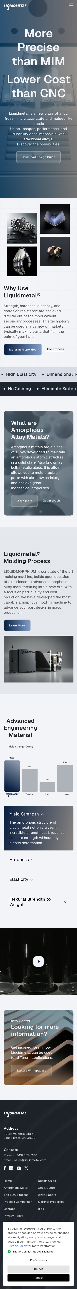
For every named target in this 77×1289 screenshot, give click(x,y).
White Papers (47, 1194)
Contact (9, 1208)
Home (8, 1180)
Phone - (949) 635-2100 (20, 1155)
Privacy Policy (13, 1215)
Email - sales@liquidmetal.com (25, 1160)
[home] (15, 7)
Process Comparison (18, 1201)
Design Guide (47, 1180)
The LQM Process (16, 1194)
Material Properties (51, 1201)
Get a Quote (46, 1187)
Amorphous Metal (16, 1187)
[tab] (38, 828)
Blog (41, 1208)
